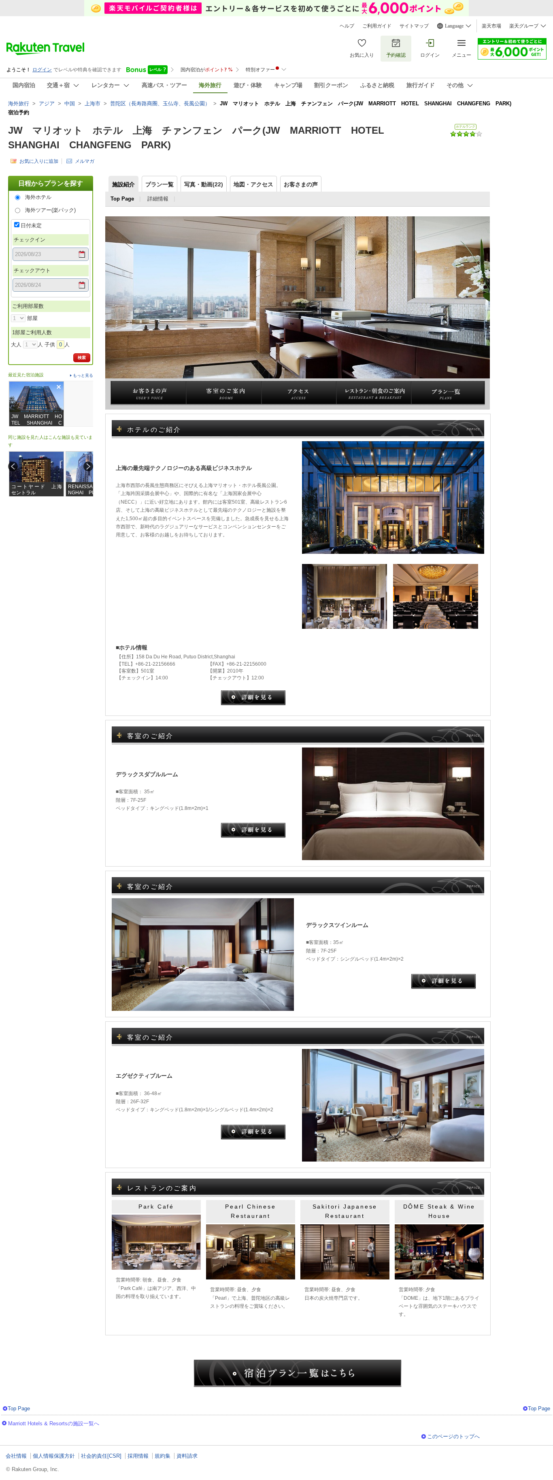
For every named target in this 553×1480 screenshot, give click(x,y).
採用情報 (138, 1456)
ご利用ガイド (376, 26)
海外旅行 (18, 103)
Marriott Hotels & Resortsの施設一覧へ (53, 1423)
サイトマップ (414, 26)
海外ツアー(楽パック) (50, 210)
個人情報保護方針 (54, 1456)
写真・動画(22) (203, 184)
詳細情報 (157, 199)
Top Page (19, 1408)
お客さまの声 (301, 184)
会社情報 (16, 1456)
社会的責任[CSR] (101, 1456)
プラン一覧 (159, 184)
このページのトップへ (453, 1436)
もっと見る (83, 375)
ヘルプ (347, 26)
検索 (82, 357)
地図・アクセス (253, 184)
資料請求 (187, 1456)
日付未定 (31, 225)
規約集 (162, 1456)
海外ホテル (38, 197)
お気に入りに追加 (38, 161)
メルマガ (84, 161)
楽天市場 (491, 26)
